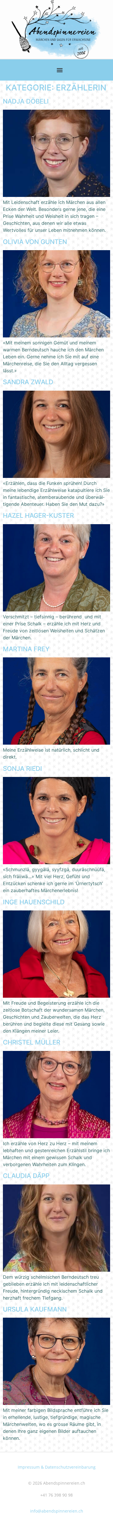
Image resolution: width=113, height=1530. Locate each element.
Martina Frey (26, 649)
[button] (59, 70)
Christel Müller (31, 1042)
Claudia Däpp (26, 1175)
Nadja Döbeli (26, 101)
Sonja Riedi (22, 768)
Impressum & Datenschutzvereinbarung (57, 1467)
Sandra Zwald (28, 382)
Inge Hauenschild (34, 902)
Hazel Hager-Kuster (38, 515)
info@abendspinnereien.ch (56, 1511)
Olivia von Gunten (35, 241)
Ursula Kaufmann (35, 1309)
